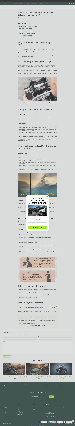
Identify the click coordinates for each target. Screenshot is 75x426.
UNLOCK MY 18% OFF (37, 227)
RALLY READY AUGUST (37, 198)
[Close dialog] (48, 197)
